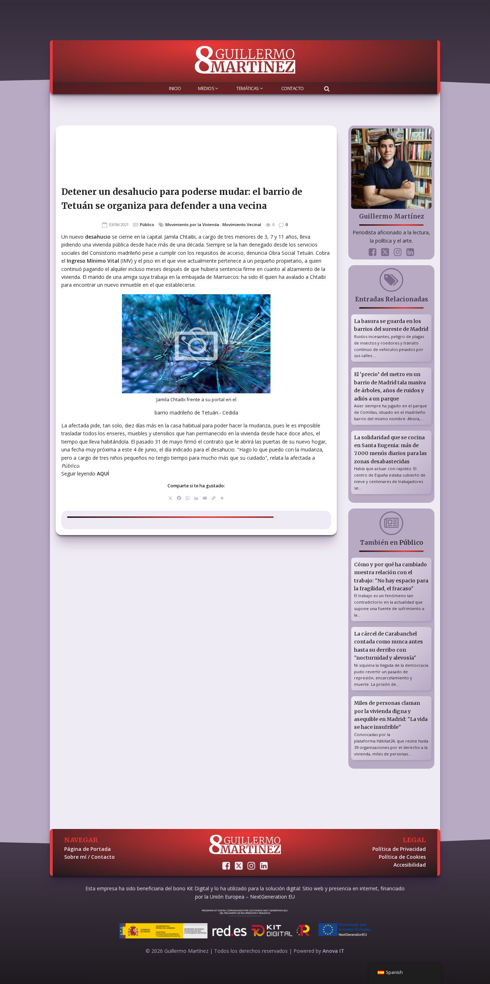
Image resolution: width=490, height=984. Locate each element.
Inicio (175, 88)
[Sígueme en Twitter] (385, 252)
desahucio (98, 236)
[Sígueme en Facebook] (372, 252)
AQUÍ (103, 473)
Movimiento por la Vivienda (192, 224)
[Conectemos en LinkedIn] (410, 252)
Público (147, 224)
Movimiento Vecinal (241, 224)
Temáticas (247, 88)
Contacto (292, 88)
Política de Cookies (402, 856)
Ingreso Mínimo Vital (94, 260)
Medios (206, 88)
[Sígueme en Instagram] (397, 252)
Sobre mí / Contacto (89, 856)
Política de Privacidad (399, 848)
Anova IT (333, 950)
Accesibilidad (410, 864)
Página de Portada (87, 848)
